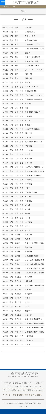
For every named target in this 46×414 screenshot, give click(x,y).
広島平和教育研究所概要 (22, 395)
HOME (3, 6)
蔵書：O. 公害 (11, 6)
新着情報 (38, 395)
